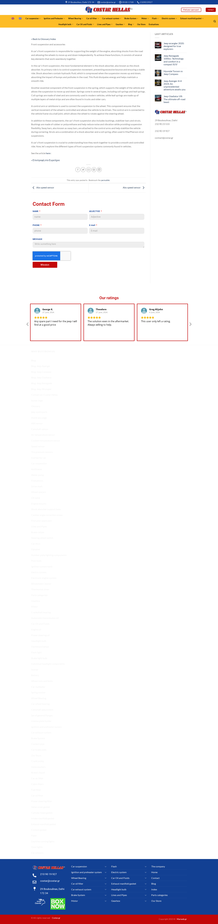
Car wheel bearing (40, 703)
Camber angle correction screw (47, 515)
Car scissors (37, 852)
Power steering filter (41, 801)
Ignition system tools (41, 566)
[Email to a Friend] (88, 169)
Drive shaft (36, 486)
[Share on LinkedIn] (99, 169)
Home (154, 872)
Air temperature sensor (43, 434)
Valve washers (38, 766)
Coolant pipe (37, 743)
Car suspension (32, 18)
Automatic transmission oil (45, 617)
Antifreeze (36, 469)
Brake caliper (37, 532)
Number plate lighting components (49, 555)
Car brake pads (38, 749)
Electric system (168, 18)
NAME (36, 211)
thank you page (39, 417)
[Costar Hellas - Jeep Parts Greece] (109, 10)
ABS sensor (37, 423)
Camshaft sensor (39, 429)
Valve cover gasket (40, 806)
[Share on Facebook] (77, 169)
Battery (35, 675)
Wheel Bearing (74, 18)
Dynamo (35, 549)
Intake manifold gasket (42, 818)
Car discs (35, 543)
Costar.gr (56, 918)
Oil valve (35, 497)
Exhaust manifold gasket (191, 18)
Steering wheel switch (42, 537)
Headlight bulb (64, 24)
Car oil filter (91, 18)
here (48, 153)
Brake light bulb (39, 658)
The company (158, 866)
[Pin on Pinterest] (94, 169)
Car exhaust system (110, 18)
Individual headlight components (48, 663)
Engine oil (36, 629)
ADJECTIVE (94, 211)
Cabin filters (37, 784)
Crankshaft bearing (41, 612)
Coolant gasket (39, 829)
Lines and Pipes (103, 24)
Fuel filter (36, 789)
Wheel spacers (38, 492)
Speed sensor (38, 446)
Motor (144, 18)
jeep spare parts (39, 411)
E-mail (92, 225)
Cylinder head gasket (41, 812)
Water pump (37, 474)
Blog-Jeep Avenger (40, 366)
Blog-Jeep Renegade (41, 383)
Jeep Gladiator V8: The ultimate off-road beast (174, 99)
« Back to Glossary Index (43, 39)
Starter (34, 669)
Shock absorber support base (46, 509)
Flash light (36, 652)
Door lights (37, 847)
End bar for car (38, 457)
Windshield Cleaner (41, 583)
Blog (130, 24)
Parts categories (39, 595)
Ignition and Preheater (53, 18)
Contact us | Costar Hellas (44, 394)
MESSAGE (37, 239)
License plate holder (41, 721)
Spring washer (38, 692)
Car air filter (37, 778)
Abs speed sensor (45, 187)
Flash (154, 18)
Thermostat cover (40, 589)
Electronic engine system (43, 577)
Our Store (141, 24)
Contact (155, 878)
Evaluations (154, 24)
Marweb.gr (182, 919)
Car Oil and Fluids (84, 24)
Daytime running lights (42, 841)
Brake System (130, 18)
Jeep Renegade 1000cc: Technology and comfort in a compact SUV (174, 60)
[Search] (215, 21)
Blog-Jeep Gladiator (41, 377)
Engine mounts (38, 503)
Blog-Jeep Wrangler (41, 389)
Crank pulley (37, 761)
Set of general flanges (42, 715)
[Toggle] (105, 866)
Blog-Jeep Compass (41, 371)
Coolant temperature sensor (45, 440)
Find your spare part (41, 520)
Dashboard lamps (40, 646)
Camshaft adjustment (42, 709)
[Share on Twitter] (83, 169)
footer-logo (37, 400)
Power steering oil (40, 635)
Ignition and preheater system (46, 726)
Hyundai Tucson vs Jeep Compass (173, 72)
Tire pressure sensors (42, 452)
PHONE (36, 225)
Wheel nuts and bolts (42, 681)
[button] (190, 325)
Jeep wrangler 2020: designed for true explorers (174, 46)
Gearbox (119, 24)
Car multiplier (38, 686)
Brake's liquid (38, 772)
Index (154, 889)
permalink (105, 180)
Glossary (35, 406)
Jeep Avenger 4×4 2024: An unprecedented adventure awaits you (175, 85)
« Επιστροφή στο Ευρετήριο (45, 160)
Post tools (36, 560)
